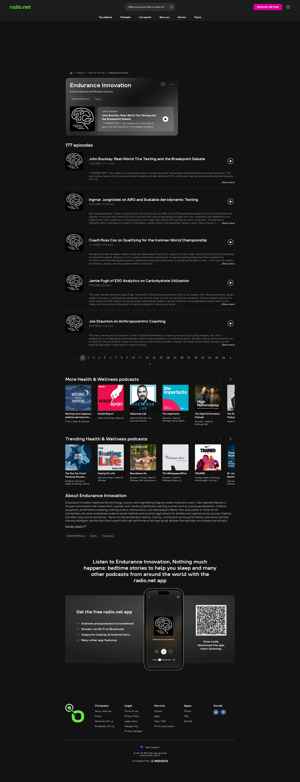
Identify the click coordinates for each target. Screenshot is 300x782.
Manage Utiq (131, 726)
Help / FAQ (160, 721)
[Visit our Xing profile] (223, 712)
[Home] (71, 72)
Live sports (145, 17)
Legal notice (131, 721)
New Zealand (152, 747)
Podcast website (74, 526)
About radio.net (103, 711)
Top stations (105, 17)
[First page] (69, 358)
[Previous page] (76, 358)
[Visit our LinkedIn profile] (216, 712)
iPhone (187, 711)
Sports (98, 99)
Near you (164, 17)
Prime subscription (164, 726)
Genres (182, 17)
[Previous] (220, 378)
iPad (186, 716)
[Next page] (230, 358)
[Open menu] (288, 7)
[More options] (172, 84)
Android (188, 721)
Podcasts (125, 17)
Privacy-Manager (133, 731)
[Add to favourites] (163, 84)
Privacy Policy (131, 716)
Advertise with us (104, 721)
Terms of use (131, 711)
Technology (107, 536)
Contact (158, 711)
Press (98, 716)
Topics (197, 17)
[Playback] (165, 119)
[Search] (171, 7)
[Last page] (150, 364)
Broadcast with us (104, 726)
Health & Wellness (81, 99)
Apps (157, 716)
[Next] (230, 378)
